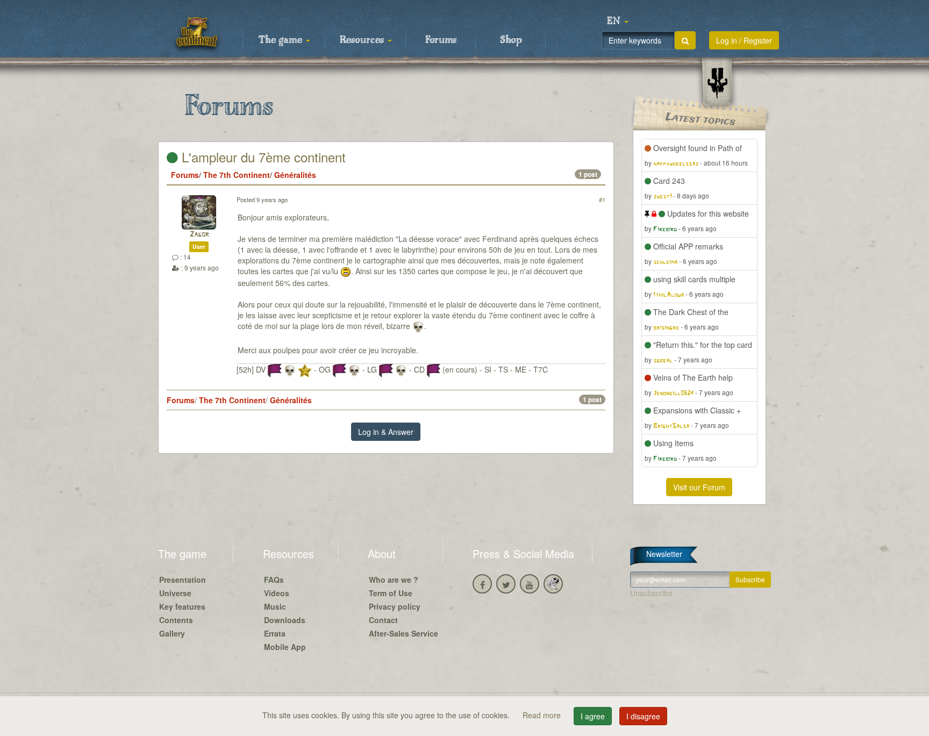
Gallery (172, 633)
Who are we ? (393, 579)
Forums (440, 40)
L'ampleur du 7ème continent (262, 156)
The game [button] (282, 40)
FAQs (274, 579)
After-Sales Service (403, 633)
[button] (617, 21)
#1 (602, 199)
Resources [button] (363, 40)
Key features (182, 606)
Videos (276, 593)
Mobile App (285, 646)
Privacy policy (394, 606)
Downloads (284, 619)
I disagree (643, 716)
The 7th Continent (236, 174)
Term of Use (390, 593)
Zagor (199, 235)
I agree (593, 716)
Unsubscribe (651, 593)
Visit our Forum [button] (699, 487)
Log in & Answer (385, 431)
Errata (274, 633)
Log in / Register (744, 40)
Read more (543, 715)
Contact (383, 619)
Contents (176, 619)
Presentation (182, 579)
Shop (511, 40)
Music (275, 606)
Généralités (295, 174)
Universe (175, 593)
